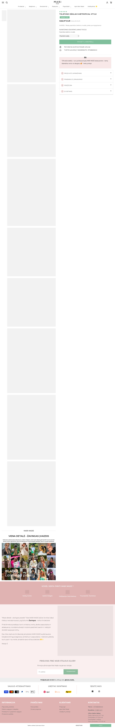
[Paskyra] (107, 2)
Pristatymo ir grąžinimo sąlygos (11, 712)
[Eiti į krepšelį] (111, 2)
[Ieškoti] (7, 2)
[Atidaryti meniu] (3, 2)
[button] (63, 11)
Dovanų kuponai (36, 709)
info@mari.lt (98, 710)
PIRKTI (100, 725)
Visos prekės (34, 707)
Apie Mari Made (64, 709)
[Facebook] (92, 691)
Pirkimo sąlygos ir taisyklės (10, 709)
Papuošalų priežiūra (8, 707)
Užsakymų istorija (64, 712)
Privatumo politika (7, 714)
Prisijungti (62, 707)
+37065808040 (98, 707)
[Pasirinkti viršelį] (5, 15)
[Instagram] (99, 691)
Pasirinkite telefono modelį (67, 32)
